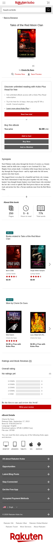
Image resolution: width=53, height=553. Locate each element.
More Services (25, 527)
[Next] (50, 264)
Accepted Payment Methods (15, 498)
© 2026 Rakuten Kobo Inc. (12, 514)
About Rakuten (39, 527)
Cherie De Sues (27, 70)
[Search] (48, 9)
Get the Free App (10, 489)
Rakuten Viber (21, 523)
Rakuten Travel (12, 527)
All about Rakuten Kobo (13, 459)
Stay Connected (10, 482)
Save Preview (36, 74)
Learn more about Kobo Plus (17, 108)
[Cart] (48, 2)
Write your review (26, 407)
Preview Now (20, 74)
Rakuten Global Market (38, 523)
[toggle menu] (4, 2)
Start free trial (26, 114)
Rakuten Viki (8, 523)
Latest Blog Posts (10, 474)
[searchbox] (26, 9)
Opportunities (8, 466)
